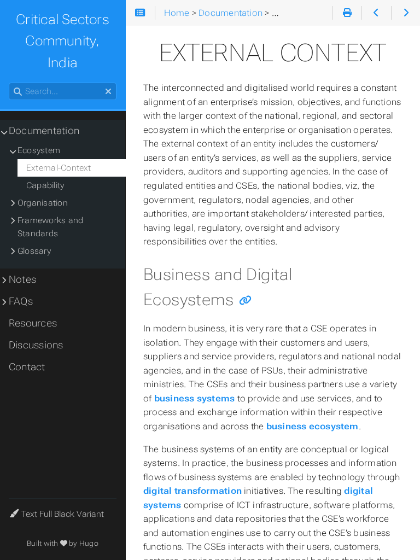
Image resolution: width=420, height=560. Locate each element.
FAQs (21, 301)
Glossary (34, 251)
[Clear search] (108, 91)
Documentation (44, 130)
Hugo (88, 543)
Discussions (36, 345)
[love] (63, 543)
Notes (22, 279)
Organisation (43, 203)
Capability (45, 185)
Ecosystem (39, 150)
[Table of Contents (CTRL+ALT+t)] (140, 13)
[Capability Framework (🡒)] (405, 13)
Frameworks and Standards (50, 226)
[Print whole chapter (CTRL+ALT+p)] (346, 13)
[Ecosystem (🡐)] (375, 13)
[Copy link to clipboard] (245, 301)
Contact (27, 366)
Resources (33, 323)
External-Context (58, 168)
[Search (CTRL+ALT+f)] (18, 91)
